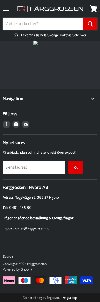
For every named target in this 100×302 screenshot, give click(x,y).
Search (8, 256)
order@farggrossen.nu (32, 228)
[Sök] (90, 24)
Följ (75, 167)
